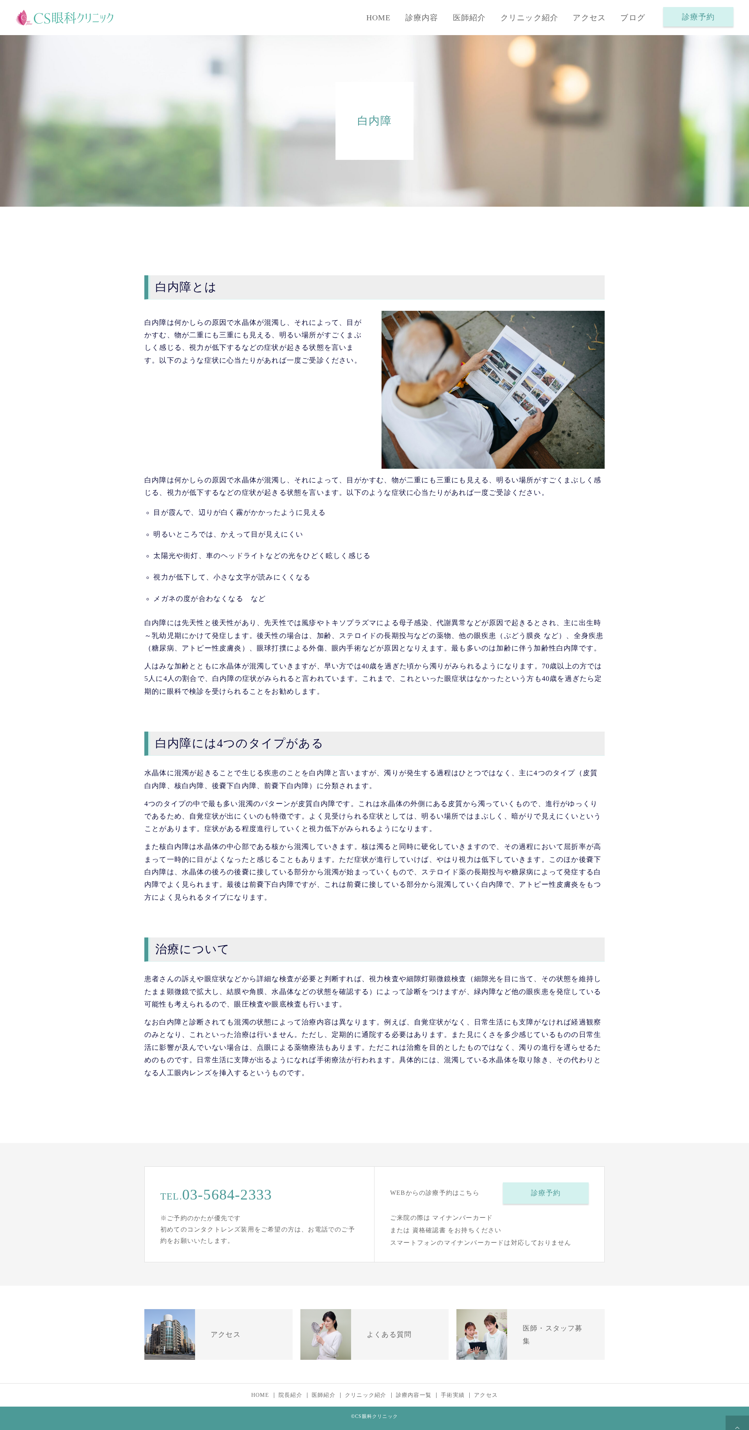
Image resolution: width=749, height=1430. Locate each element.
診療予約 (698, 16)
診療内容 (421, 17)
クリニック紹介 (529, 17)
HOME (378, 17)
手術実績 (453, 1395)
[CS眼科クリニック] (64, 17)
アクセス (589, 17)
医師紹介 (469, 17)
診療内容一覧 (413, 1395)
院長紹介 (290, 1395)
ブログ (632, 17)
